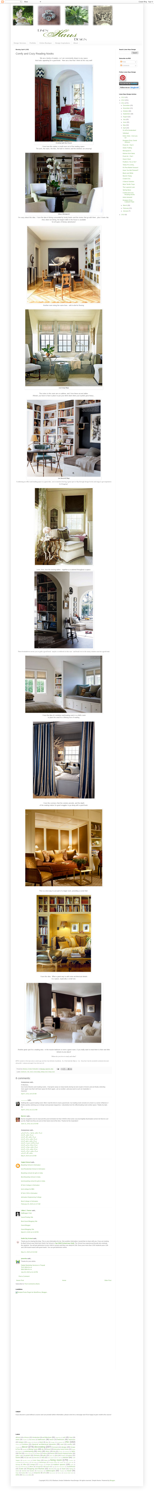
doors (49, 1449)
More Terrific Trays (129, 184)
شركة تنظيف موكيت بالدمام (29, 1147)
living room (51, 1072)
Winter (24, 1475)
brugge (53, 1442)
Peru (17, 1466)
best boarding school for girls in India (33, 1181)
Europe (60, 1451)
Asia (70, 1437)
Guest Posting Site (27, 1217)
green (70, 1455)
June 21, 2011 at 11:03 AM (29, 1124)
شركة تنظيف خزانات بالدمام (29, 1151)
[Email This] (62, 1069)
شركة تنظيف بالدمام (27, 1135)
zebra (30, 1475)
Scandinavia (71, 1466)
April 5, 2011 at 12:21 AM (29, 1110)
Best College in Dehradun (29, 1201)
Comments (125, 65)
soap (57, 1468)
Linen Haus (36, 1460)
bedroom (23, 1072)
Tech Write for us (26, 1267)
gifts (44, 1455)
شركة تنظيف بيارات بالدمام (29, 1149)
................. (24, 1100)
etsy (54, 1451)
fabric (73, 1451)
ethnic (48, 1451)
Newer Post (20, 1280)
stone (17, 1470)
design (63, 1447)
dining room (44, 1072)
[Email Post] (57, 1069)
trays (17, 1473)
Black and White (128, 173)
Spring (71, 1468)
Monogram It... (127, 151)
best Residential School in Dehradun (33, 1169)
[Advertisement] (25, 1333)
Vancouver (52, 1473)
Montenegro (42, 1462)
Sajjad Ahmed (26, 1162)
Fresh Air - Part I (128, 156)
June (125, 122)
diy (43, 1449)
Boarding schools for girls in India (32, 1173)
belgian (21, 1442)
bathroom (41, 1439)
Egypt (73, 1449)
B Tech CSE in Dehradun (29, 1193)
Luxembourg (19, 1462)
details (24, 1449)
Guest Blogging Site (27, 1229)
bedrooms (72, 1439)
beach (52, 1439)
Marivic (23, 1116)
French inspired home (65, 1453)
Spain (64, 1469)
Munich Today (127, 176)
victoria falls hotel (68, 1473)
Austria (25, 1439)
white (17, 1475)
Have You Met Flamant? (130, 170)
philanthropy (23, 1466)
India (30, 1457)
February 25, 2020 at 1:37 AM (30, 1204)
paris (72, 1464)
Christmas (24, 1444)
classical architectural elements (44, 1444)
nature (61, 1462)
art (64, 1437)
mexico (27, 1462)
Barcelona (32, 1439)
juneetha (24, 1258)
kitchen (65, 1457)
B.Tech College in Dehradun (30, 1185)
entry (40, 1451)
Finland (26, 1453)
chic (28, 1072)
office (24, 1464)
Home (64, 1280)
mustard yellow (53, 1462)
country (69, 1444)
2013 (123, 97)
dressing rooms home (61, 1449)
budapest (59, 1442)
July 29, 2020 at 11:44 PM (29, 1272)
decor (31, 1072)
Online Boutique (45, 43)
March (125, 205)
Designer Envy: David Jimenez (130, 141)
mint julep (34, 1462)
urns (44, 1473)
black (41, 1442)
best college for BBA (27, 1189)
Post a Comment (24, 1276)
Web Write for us (26, 1269)
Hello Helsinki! (127, 197)
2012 (123, 100)
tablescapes (50, 1471)
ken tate (58, 1457)
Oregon (48, 1464)
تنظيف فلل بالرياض (27, 1153)
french (52, 1453)
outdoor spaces (59, 1464)
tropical (23, 1473)
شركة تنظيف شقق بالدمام (29, 1141)
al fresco (26, 1437)
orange (32, 1464)
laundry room (26, 1460)
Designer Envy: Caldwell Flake (128, 201)
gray (56, 1455)
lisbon (46, 1460)
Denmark (55, 1447)
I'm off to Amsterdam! (129, 130)
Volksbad (126, 133)
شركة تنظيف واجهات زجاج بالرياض (31, 1133)
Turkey (30, 1473)
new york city (69, 1462)
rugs (53, 1466)
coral (62, 1444)
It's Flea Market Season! (130, 167)
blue (47, 1442)
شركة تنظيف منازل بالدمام (29, 1139)
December (126, 105)
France (44, 1453)
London (71, 1460)
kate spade (51, 1457)
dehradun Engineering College (31, 1197)
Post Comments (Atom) (32, 1284)
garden (27, 1455)
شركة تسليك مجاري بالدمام (29, 1145)
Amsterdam (36, 1437)
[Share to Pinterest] (71, 1069)
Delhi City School (27, 1238)
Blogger (112, 1480)
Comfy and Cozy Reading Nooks (129, 193)
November (126, 108)
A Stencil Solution (128, 181)
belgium (29, 1442)
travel (69, 1471)
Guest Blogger (25, 1225)
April (124, 128)
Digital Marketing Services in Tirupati (33, 1265)
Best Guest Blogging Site (29, 1221)
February (126, 208)
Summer (24, 1470)
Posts (124, 62)
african (18, 1437)
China (17, 1444)
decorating (37, 1072)
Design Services (20, 43)
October (125, 111)
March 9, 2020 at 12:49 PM (29, 1232)
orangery (40, 1464)
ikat (25, 1457)
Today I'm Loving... (129, 165)
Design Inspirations (62, 43)
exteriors (67, 1451)
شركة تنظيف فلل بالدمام (28, 1137)
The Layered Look (129, 187)
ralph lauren (46, 1466)
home (18, 1457)
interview (36, 1457)
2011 (123, 103)
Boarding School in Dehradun (31, 1165)
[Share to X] (66, 1069)
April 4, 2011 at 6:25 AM (28, 1094)
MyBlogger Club (26, 1213)
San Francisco (61, 1466)
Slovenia (51, 1468)
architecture (46, 1437)
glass (50, 1455)
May (124, 125)
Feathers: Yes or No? (129, 162)
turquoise (37, 1473)
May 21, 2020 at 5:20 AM (29, 1252)
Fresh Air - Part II (128, 145)
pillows (31, 1466)
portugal (38, 1466)
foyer (38, 1453)
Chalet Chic (126, 179)
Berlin (35, 1442)
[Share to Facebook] (68, 1069)
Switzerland (40, 1470)
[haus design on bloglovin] (129, 89)
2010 (123, 214)
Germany (37, 1455)
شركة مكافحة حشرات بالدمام (30, 1143)
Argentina (58, 1437)
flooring (33, 1453)
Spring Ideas (127, 190)
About (75, 43)
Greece (63, 1455)
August (125, 117)
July (124, 119)
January (126, 211)
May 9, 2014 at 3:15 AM (28, 1156)
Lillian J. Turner (26, 1210)
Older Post (107, 1280)
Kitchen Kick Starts (129, 153)
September (127, 114)
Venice (59, 1473)
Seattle (21, 1469)
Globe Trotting (127, 148)
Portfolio (33, 43)
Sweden (31, 1470)
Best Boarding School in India (30, 1177)
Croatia (18, 1447)
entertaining (28, 1451)
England (19, 1451)
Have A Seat (127, 159)
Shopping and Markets (35, 1469)
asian (17, 1439)
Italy (43, 1457)
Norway (18, 1464)
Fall (20, 1453)
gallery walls (19, 1455)
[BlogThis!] (64, 1069)
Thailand (62, 1470)
